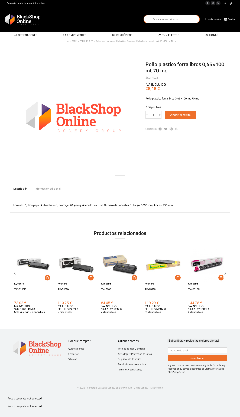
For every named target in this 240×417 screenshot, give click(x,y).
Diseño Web (156, 387)
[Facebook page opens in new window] (207, 3)
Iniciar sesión (214, 19)
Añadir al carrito (180, 115)
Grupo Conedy (141, 387)
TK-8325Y (150, 289)
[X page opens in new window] (213, 3)
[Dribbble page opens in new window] (218, 3)
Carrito (231, 19)
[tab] (20, 188)
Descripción (20, 188)
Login (230, 3)
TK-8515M (194, 289)
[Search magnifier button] (147, 19)
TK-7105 (106, 289)
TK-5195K (20, 289)
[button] (160, 129)
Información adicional (48, 188)
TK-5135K (63, 289)
